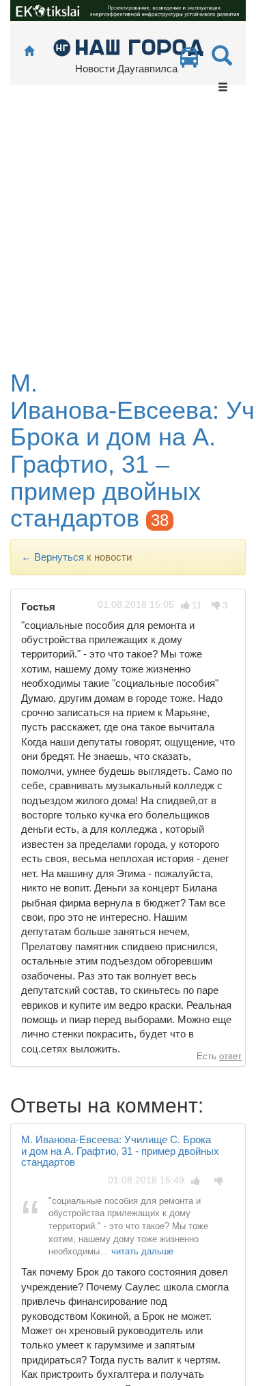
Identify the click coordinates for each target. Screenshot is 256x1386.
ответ (230, 1056)
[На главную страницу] (29, 51)
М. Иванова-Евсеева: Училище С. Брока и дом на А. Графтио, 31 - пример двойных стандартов (120, 1151)
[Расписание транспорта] (189, 61)
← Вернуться (52, 557)
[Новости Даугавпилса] (128, 47)
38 (160, 520)
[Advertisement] (128, 235)
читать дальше (142, 1251)
